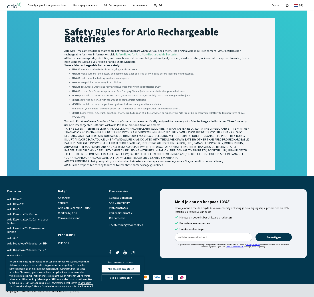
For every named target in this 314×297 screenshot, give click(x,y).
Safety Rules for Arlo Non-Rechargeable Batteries (147, 54)
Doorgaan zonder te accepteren (121, 262)
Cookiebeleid (85, 286)
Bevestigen (274, 237)
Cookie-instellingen (121, 277)
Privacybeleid (70, 291)
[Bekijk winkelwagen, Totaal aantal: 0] (287, 5)
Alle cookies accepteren (121, 268)
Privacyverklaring (253, 244)
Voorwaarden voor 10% (234, 247)
